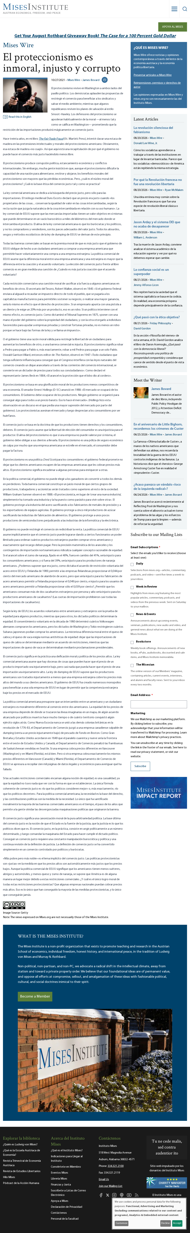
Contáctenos (59, 1212)
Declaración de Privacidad (66, 1207)
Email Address (142, 695)
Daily (139, 563)
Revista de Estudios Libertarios (21, 1171)
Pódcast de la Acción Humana (21, 1183)
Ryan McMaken (174, 190)
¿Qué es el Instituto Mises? (67, 1150)
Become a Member (35, 996)
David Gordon (142, 328)
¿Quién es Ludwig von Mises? (20, 1144)
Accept (177, 1223)
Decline (165, 1223)
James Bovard (90, 80)
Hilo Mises (9, 1177)
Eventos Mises (59, 1172)
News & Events (146, 614)
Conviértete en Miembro (66, 1166)
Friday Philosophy (160, 323)
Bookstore (143, 641)
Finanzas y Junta (61, 1184)
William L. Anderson (145, 237)
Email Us (104, 1179)
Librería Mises (59, 1178)
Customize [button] (121, 1223)
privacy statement (152, 752)
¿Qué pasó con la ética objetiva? (157, 317)
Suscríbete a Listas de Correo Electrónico (68, 1193)
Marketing (138, 713)
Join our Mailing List (110, 1186)
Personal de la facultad (64, 1218)
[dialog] (149, 1213)
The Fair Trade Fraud (51, 138)
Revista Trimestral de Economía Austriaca (22, 1163)
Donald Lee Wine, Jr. (146, 143)
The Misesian (145, 664)
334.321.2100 (116, 1166)
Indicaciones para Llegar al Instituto (67, 1158)
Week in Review (146, 586)
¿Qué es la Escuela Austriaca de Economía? (21, 1152)
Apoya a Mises (59, 1201)
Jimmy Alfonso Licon (146, 285)
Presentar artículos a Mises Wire (153, 75)
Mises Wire (18, 46)
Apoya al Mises (172, 26)
